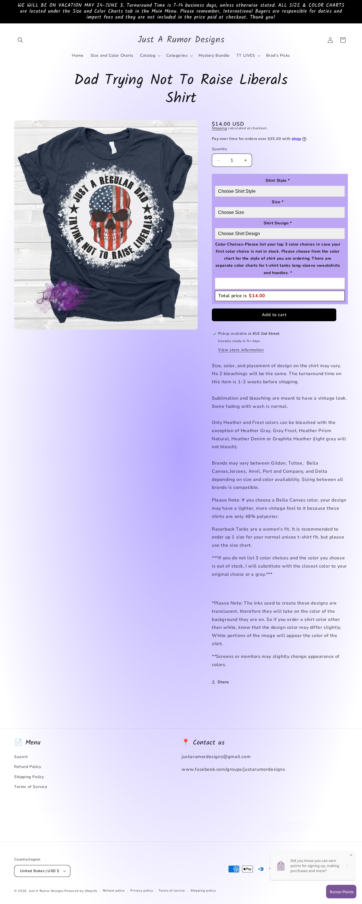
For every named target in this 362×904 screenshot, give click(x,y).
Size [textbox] (278, 202)
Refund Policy (27, 766)
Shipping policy (203, 890)
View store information (241, 350)
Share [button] (223, 682)
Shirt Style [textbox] (278, 180)
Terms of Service (31, 786)
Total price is (241, 296)
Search (21, 756)
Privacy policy (141, 890)
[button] (20, 40)
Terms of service (172, 890)
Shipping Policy (29, 777)
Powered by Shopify (80, 891)
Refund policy (114, 890)
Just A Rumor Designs (46, 891)
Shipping (219, 128)
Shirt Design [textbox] (278, 223)
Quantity (219, 149)
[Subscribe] (109, 820)
